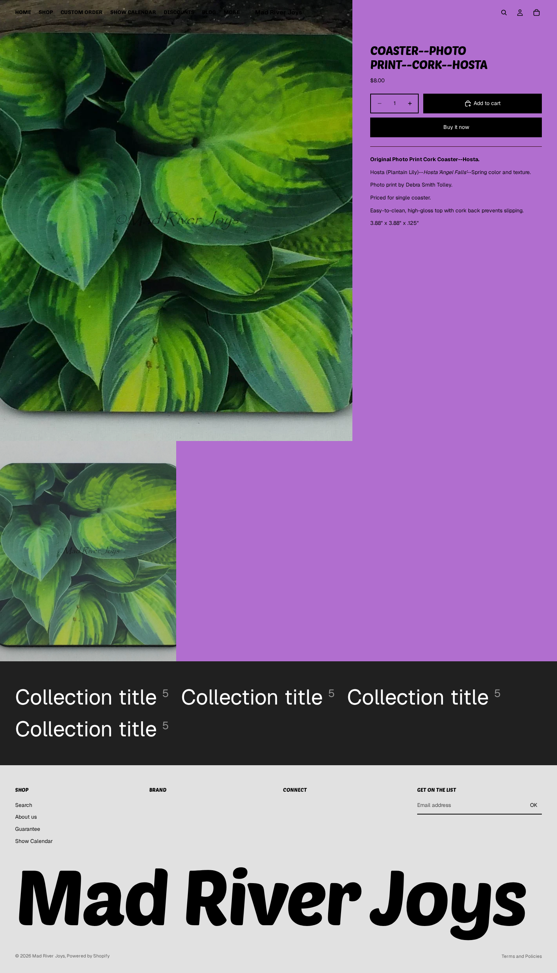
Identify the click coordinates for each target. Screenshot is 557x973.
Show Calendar (34, 841)
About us (26, 817)
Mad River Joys (48, 956)
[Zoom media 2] (88, 551)
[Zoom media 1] (176, 220)
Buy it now (456, 127)
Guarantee (27, 828)
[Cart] (536, 12)
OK (533, 805)
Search (23, 805)
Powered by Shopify (88, 956)
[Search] (504, 12)
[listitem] (231, 12)
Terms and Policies (522, 956)
